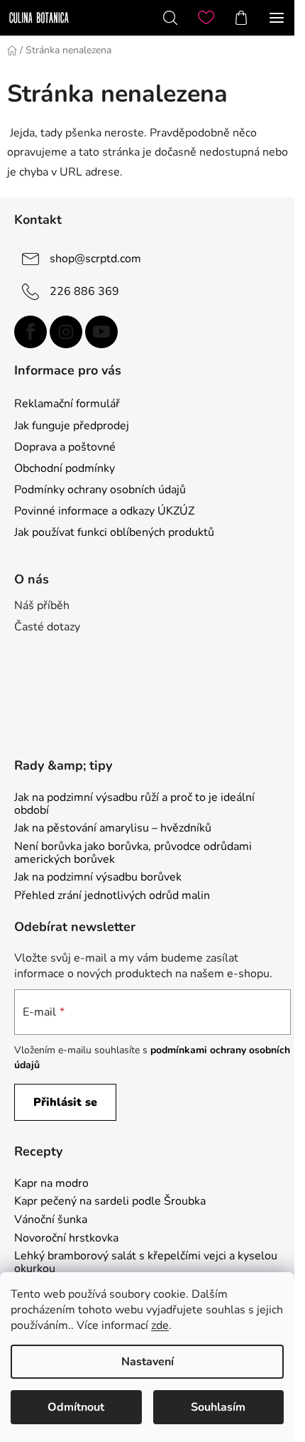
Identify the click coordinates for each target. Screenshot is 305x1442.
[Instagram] (66, 332)
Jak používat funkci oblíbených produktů (114, 532)
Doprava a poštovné (65, 447)
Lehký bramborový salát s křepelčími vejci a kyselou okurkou (145, 1262)
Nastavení (147, 1362)
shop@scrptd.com (95, 258)
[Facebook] (30, 332)
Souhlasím (218, 1407)
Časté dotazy (47, 627)
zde (160, 1325)
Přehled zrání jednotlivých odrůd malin (112, 896)
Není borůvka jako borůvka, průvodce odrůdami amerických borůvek (133, 853)
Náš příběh (42, 605)
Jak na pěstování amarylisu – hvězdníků (112, 828)
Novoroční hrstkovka (66, 1238)
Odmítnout (76, 1407)
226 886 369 (84, 290)
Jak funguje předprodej (71, 426)
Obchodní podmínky (64, 468)
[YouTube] (101, 332)
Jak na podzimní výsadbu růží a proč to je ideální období (134, 804)
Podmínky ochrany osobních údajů (100, 489)
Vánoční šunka (50, 1220)
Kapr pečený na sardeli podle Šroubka (110, 1201)
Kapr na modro (51, 1184)
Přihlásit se (65, 1102)
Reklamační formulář (67, 403)
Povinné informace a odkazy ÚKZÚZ (104, 511)
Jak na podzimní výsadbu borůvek (98, 877)
